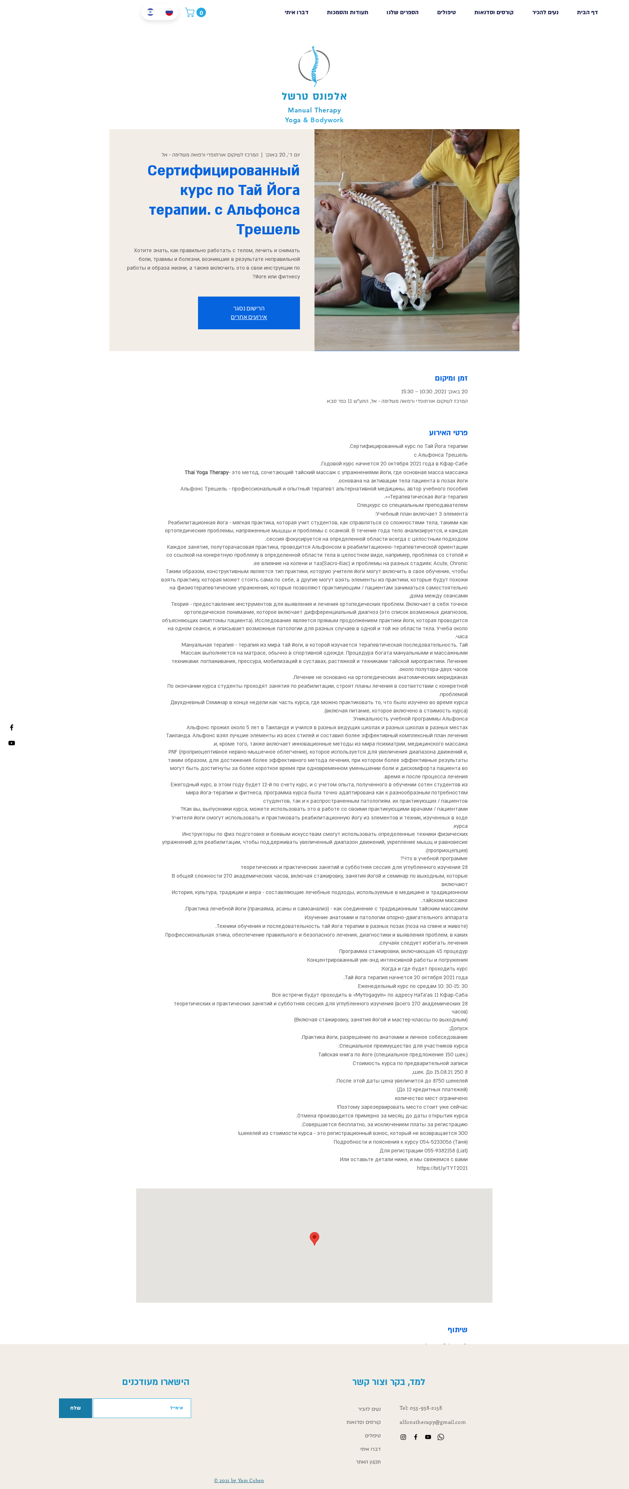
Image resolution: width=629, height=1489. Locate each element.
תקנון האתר (368, 1461)
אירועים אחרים (249, 317)
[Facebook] (12, 727)
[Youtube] (12, 743)
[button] (196, 12)
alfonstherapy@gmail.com (433, 1421)
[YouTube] (428, 1437)
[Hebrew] (150, 12)
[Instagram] (403, 1437)
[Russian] (169, 12)
